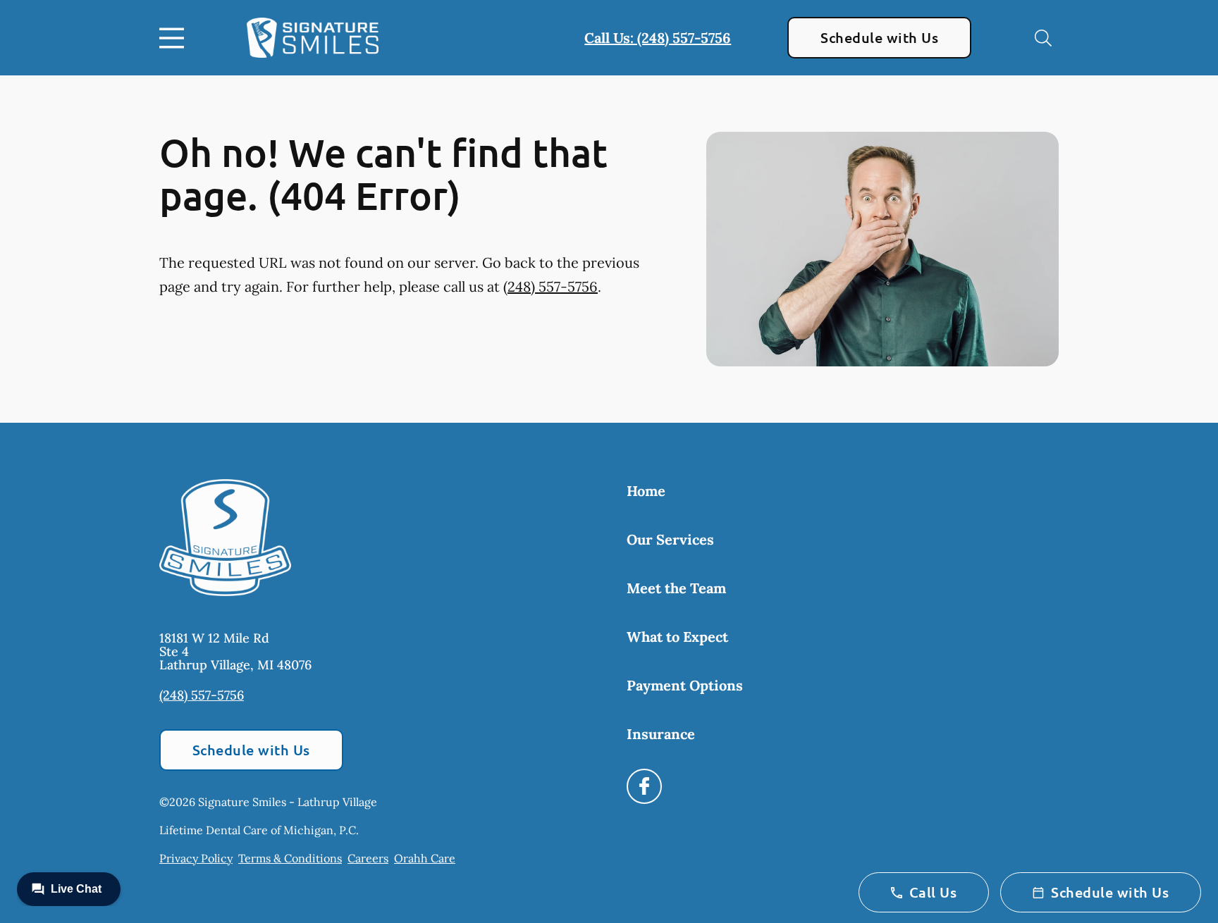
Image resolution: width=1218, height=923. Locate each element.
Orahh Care (424, 858)
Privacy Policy (196, 858)
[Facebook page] (644, 786)
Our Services (670, 539)
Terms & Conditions (290, 858)
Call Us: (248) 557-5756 (657, 38)
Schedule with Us (879, 37)
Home (646, 491)
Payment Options (685, 685)
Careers (367, 858)
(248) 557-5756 (550, 286)
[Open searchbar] (1043, 38)
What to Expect (677, 636)
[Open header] (174, 38)
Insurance (661, 734)
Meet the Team (676, 588)
